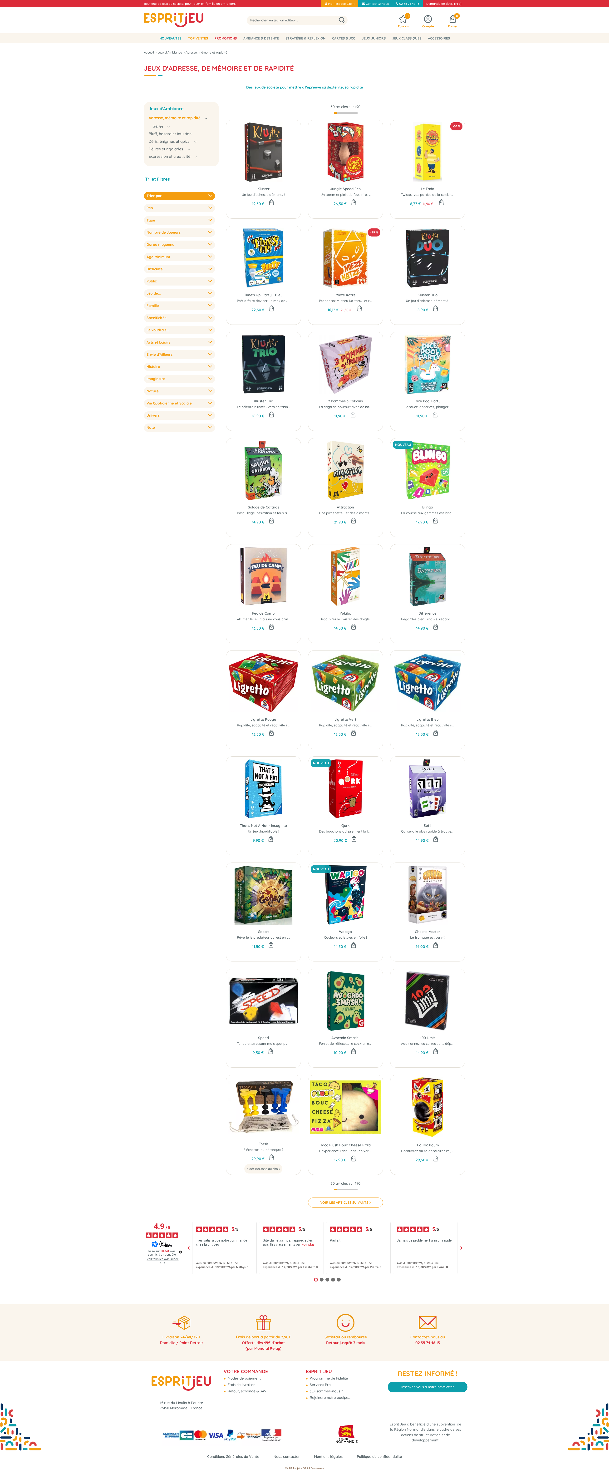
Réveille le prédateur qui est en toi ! (264, 937)
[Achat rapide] (271, 202)
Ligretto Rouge (263, 719)
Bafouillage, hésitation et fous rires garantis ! (272, 513)
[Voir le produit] (271, 1157)
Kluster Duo (427, 295)
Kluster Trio (263, 401)
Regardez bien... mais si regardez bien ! (432, 619)
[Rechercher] (342, 20)
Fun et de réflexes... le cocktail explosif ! (350, 1043)
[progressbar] (346, 113)
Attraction (345, 507)
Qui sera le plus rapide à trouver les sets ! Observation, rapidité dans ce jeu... (462, 831)
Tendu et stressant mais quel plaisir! (265, 1043)
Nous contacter (287, 1456)
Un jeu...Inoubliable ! (263, 831)
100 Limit (427, 1037)
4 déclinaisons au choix (263, 1169)
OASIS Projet (292, 1468)
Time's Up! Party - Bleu (263, 295)
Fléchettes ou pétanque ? (263, 1150)
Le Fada (427, 189)
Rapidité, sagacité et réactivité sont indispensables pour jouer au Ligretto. (295, 725)
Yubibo (345, 613)
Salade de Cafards (263, 507)
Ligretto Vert (345, 719)
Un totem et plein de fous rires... (345, 194)
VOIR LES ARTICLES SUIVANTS (344, 1202)
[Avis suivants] (461, 1248)
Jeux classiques (406, 38)
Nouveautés (170, 38)
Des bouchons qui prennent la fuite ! (347, 831)
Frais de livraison (241, 1384)
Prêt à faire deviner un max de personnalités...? (274, 301)
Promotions (226, 38)
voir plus (308, 1244)
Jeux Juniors (374, 38)
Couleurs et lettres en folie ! (345, 937)
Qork (345, 825)
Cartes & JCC (343, 38)
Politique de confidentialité (379, 1456)
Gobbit (263, 931)
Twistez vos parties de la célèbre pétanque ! (436, 194)
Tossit (263, 1144)
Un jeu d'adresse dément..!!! (263, 194)
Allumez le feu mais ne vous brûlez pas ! (268, 619)
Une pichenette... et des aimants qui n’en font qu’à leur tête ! (366, 513)
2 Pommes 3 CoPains (345, 401)
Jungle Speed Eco (345, 189)
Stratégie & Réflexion (305, 38)
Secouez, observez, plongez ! (427, 407)
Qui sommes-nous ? (326, 1391)
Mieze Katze (345, 295)
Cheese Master (427, 931)
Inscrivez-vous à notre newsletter (427, 1387)
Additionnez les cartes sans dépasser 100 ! (434, 1043)
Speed (263, 1037)
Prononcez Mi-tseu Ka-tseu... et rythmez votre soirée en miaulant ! (371, 301)
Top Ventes (198, 38)
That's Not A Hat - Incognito (263, 825)
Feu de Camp (263, 613)
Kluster (263, 189)
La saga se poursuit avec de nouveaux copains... (357, 407)
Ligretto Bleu (428, 719)
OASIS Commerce (313, 1468)
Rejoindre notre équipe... (329, 1397)
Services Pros (320, 1384)
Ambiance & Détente (261, 38)
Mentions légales (328, 1456)
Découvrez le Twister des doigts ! (345, 619)
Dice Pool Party (428, 401)
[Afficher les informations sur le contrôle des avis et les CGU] (180, 1252)
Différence (427, 613)
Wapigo (345, 931)
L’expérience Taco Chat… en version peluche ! (354, 1151)
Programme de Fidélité (328, 1378)
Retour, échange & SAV (246, 1391)
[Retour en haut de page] (599, 1459)
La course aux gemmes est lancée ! (429, 513)
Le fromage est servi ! (427, 937)
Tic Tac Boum (427, 1145)
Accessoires (439, 38)
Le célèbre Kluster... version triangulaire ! (268, 407)
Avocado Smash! (345, 1037)
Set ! (427, 825)
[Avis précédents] (188, 1248)
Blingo (427, 507)
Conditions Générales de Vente (233, 1456)
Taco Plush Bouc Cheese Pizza (345, 1145)
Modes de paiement (244, 1378)
